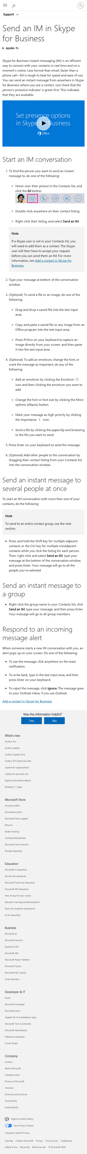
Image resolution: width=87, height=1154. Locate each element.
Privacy (39, 1140)
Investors (9, 1087)
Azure (8, 997)
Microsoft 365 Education (17, 889)
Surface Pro (10, 741)
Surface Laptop (12, 747)
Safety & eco (11, 1147)
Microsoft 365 (11, 953)
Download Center (13, 812)
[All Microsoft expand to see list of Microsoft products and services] (5, 5)
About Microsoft (13, 1068)
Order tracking (12, 831)
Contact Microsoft (24, 1140)
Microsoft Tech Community (18, 1023)
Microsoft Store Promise (17, 844)
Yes (31, 720)
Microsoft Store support (16, 818)
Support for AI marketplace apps (20, 1017)
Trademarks (66, 1140)
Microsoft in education (16, 869)
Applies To (11, 48)
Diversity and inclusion (16, 1094)
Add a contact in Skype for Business (27, 701)
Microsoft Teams (13, 966)
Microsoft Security (14, 940)
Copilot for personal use (16, 773)
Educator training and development (22, 902)
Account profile (12, 805)
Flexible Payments (13, 850)
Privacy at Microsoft (14, 1081)
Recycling (24, 1147)
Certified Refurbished (15, 837)
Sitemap (9, 1140)
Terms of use (51, 1140)
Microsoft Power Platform (17, 959)
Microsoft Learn (12, 1010)
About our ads (39, 1147)
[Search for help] (14, 5)
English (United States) (22, 1118)
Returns (9, 825)
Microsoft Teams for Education (20, 882)
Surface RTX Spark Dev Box (18, 760)
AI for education (12, 915)
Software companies (15, 1036)
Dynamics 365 (12, 946)
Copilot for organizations (17, 767)
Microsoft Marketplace (16, 1030)
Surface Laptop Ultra (15, 754)
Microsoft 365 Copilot (15, 972)
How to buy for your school (18, 895)
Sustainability (11, 1107)
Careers (9, 1061)
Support (9, 14)
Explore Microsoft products (18, 780)
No (54, 720)
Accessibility (11, 1100)
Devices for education (15, 876)
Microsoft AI (11, 933)
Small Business (12, 979)
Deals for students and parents (20, 908)
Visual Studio (11, 1043)
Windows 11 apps (13, 786)
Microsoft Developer (15, 1004)
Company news (12, 1074)
